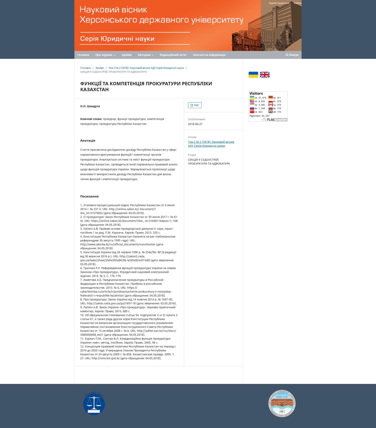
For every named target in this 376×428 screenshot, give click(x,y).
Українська (253, 75)
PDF (196, 105)
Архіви (127, 55)
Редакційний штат (173, 55)
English (264, 75)
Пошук (293, 55)
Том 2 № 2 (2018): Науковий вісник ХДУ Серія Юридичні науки (146, 68)
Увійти (298, 3)
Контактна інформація (209, 55)
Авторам (144, 55)
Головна (83, 55)
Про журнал (104, 55)
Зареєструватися (279, 3)
